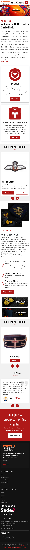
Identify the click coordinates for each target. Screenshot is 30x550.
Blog (2, 497)
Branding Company (20, 547)
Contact (3, 495)
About (2, 492)
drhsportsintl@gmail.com (8, 528)
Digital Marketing (9, 547)
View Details (15, 99)
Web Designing (22, 546)
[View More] (15, 302)
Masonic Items (4, 482)
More (2, 485)
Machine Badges (5, 480)
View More (8, 193)
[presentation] (3, 12)
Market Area (4, 502)
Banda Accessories (5, 477)
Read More (4, 61)
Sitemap (3, 500)
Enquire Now (22, 193)
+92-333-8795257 (7, 526)
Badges (2, 475)
